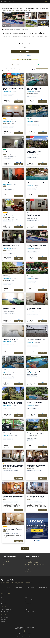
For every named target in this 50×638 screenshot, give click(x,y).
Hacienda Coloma (7, 276)
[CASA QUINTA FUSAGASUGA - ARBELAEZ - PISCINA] (37, 79)
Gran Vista (5, 151)
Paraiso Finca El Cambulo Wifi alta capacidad (11, 246)
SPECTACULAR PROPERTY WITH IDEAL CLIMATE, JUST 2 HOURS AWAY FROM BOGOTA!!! (12, 403)
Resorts (27, 601)
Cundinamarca (20, 5)
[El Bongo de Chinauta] (13, 205)
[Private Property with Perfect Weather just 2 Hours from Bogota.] (37, 425)
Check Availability (25, 52)
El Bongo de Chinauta (8, 214)
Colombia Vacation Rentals (10, 564)
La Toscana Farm (31, 120)
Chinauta (31, 121)
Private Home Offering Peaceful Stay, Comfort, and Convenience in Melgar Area (37, 497)
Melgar (25, 5)
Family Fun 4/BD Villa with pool (34, 371)
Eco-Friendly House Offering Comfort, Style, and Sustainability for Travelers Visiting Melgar (12, 528)
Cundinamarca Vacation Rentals (11, 563)
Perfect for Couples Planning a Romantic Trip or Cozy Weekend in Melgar (13, 497)
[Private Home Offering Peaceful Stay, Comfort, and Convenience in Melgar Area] (37, 488)
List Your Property (29, 611)
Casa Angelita (6, 182)
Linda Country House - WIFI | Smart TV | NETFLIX (36, 183)
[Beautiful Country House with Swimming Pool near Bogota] (37, 236)
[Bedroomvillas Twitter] (26, 631)
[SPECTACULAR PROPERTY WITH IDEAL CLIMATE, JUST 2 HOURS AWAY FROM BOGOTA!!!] (13, 393)
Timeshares (28, 603)
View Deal (19, 101)
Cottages (3, 601)
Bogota (29, 121)
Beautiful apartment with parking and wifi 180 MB (36, 309)
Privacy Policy (22, 633)
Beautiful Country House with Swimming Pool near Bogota (36, 246)
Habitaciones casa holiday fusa (10, 339)
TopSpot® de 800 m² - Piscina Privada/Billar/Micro (34, 152)
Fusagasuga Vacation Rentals (10, 561)
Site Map (3, 621)
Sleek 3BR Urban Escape (9, 371)
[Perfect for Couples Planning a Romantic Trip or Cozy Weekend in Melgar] (13, 488)
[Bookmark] (4, 13)
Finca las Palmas (31, 276)
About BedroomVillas (6, 609)
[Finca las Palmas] (37, 268)
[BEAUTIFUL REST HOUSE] (13, 299)
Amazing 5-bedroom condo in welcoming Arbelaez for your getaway (13, 89)
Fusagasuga (30, 5)
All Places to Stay (5, 596)
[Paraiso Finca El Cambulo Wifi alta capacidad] (13, 236)
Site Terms (28, 633)
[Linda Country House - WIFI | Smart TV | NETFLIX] (37, 174)
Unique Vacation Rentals (31, 596)
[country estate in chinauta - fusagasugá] (13, 425)
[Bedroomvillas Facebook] (23, 631)
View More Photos (6, 25)
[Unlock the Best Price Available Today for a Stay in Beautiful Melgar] (37, 456)
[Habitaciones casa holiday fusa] (13, 331)
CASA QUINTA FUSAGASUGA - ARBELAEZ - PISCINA (34, 89)
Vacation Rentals (5, 598)
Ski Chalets (4, 603)
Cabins (3, 599)
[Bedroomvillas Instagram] (24, 631)
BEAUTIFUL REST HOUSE (9, 308)
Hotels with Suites (29, 599)
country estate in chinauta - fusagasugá (12, 433)
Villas (26, 598)
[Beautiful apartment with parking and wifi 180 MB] (37, 299)
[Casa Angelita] (13, 174)
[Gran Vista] (13, 142)
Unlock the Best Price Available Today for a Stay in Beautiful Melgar (36, 466)
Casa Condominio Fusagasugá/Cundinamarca (33, 214)
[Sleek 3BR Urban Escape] (13, 362)
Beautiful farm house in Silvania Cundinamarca (34, 403)
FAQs (26, 609)
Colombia (14, 5)
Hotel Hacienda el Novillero (9, 120)
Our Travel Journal (5, 611)
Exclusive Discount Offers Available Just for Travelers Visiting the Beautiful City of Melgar (13, 466)
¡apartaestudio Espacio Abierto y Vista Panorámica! (36, 340)
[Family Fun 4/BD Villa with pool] (37, 362)
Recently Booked (5, 617)
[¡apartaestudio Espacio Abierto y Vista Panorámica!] (37, 331)
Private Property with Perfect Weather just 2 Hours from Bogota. (36, 434)
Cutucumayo (9, 435)
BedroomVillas (22, 636)
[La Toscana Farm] (37, 111)
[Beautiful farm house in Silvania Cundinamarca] (37, 393)
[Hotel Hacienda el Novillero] (13, 111)
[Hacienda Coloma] (13, 268)
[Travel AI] (20, 628)
